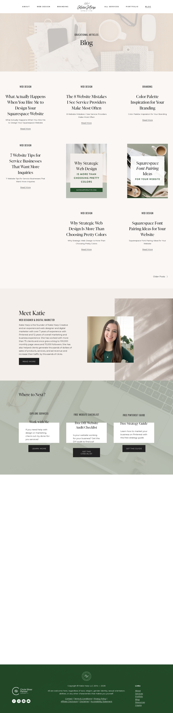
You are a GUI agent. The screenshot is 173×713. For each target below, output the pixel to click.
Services (139, 694)
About (26, 7)
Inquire (138, 705)
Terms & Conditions (83, 698)
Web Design (43, 7)
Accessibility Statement (101, 701)
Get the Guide (134, 448)
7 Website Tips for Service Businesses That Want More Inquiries (25, 163)
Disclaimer (84, 701)
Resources (140, 702)
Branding (63, 7)
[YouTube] (28, 701)
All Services (111, 7)
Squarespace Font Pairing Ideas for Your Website (147, 228)
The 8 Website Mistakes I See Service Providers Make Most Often (86, 102)
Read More (25, 129)
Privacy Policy (100, 698)
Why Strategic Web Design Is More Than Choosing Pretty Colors (86, 228)
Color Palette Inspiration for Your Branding (147, 102)
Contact (68, 698)
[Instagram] (19, 701)
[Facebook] (14, 701)
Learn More (39, 448)
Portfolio (132, 7)
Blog (148, 7)
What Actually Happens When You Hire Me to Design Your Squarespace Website (26, 105)
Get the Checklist (86, 452)
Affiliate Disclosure (69, 701)
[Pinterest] (24, 701)
